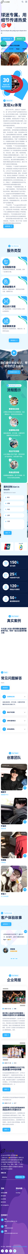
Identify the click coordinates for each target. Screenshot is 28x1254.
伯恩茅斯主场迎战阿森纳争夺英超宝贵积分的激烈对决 (13, 1111)
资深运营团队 (11, 731)
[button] (11, 961)
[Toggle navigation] (26, 2)
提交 (7, 533)
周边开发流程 (11, 714)
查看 (5, 1037)
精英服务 (19, 39)
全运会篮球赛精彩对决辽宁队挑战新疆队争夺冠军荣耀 (13, 1071)
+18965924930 (8, 1230)
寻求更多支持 (6, 39)
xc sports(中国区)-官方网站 (19, 1248)
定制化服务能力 (11, 722)
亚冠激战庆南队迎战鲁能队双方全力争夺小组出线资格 (14, 651)
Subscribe (19, 1179)
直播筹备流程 (11, 698)
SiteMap (18, 1195)
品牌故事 (7, 226)
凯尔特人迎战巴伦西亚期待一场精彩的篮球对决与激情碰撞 (13, 1016)
